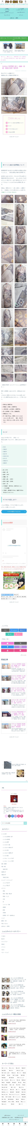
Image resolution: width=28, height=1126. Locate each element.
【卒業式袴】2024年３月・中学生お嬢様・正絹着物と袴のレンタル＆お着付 (17, 1054)
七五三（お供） (6, 596)
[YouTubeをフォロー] (7, 650)
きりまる (14, 804)
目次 (12, 118)
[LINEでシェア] (23, 662)
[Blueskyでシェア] (17, 658)
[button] (18, 634)
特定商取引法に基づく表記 (21, 1117)
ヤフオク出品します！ (13, 129)
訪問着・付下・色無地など (8, 594)
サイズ (9, 125)
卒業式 (4, 598)
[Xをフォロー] (20, 643)
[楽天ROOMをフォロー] (20, 650)
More (5, 805)
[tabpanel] (7, 48)
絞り (15, 598)
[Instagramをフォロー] (20, 646)
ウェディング (13, 596)
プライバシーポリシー (14, 1119)
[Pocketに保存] (17, 662)
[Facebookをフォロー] (7, 646)
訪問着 (24, 596)
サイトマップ (21, 1115)
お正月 (17, 594)
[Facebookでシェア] (5, 662)
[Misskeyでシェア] (23, 658)
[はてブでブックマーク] (11, 662)
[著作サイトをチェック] (7, 643)
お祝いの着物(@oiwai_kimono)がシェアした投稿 (13, 563)
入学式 (19, 596)
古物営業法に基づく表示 (7, 1117)
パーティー (10, 598)
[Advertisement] (14, 28)
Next (27, 48)
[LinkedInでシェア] (14, 666)
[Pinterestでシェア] (8, 666)
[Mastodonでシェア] (11, 658)
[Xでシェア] (5, 658)
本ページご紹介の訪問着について (15, 122)
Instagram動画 (11, 132)
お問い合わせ (7, 1115)
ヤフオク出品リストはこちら (14, 511)
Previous (1, 48)
